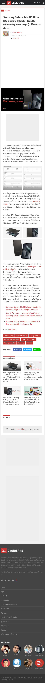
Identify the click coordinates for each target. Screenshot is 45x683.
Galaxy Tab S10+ (9, 343)
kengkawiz (28, 655)
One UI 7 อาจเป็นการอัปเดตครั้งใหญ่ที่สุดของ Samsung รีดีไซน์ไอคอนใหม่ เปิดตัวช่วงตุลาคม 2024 (24, 315)
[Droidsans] (15, 3)
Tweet (28, 350)
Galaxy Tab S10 (35, 336)
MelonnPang (17, 32)
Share (18, 350)
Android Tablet (8, 336)
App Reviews (5, 600)
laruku (5, 669)
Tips (2, 592)
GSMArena (12, 329)
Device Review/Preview (9, 604)
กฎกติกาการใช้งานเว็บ (9, 617)
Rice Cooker (39, 655)
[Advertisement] (22, 65)
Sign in (37, 2)
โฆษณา (3, 630)
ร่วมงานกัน (5, 626)
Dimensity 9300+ (21, 336)
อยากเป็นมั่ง (39, 669)
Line (37, 350)
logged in (20, 429)
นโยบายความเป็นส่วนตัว (9, 634)
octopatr (6, 655)
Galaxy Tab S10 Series (11, 339)
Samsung (21, 343)
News (7, 10)
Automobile (5, 609)
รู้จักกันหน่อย (5, 621)
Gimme (16, 655)
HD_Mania (28, 669)
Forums (3, 613)
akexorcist (16, 669)
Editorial (4, 596)
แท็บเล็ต (29, 343)
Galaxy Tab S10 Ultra (28, 339)
